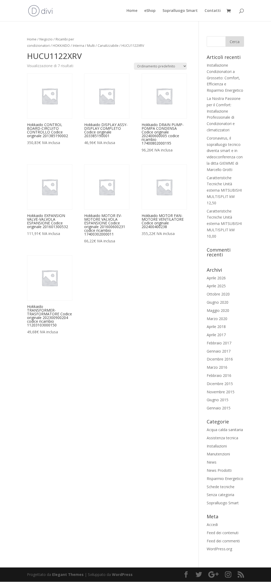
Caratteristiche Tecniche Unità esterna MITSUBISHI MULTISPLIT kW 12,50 (224, 190)
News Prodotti (219, 470)
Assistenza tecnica (222, 437)
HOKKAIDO (61, 45)
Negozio (46, 39)
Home (132, 11)
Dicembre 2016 (220, 359)
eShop (150, 11)
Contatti (213, 11)
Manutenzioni (218, 453)
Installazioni (217, 446)
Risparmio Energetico (225, 478)
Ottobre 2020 (218, 294)
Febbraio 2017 (219, 342)
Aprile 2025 (216, 285)
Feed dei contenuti (222, 532)
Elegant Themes (68, 574)
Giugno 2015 (217, 399)
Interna (78, 45)
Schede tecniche (220, 486)
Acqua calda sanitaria (225, 429)
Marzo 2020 (217, 318)
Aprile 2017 (216, 334)
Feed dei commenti (223, 540)
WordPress (122, 574)
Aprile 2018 (216, 326)
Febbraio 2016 (219, 375)
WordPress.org (219, 548)
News (211, 462)
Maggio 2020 (218, 310)
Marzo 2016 (217, 367)
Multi (91, 45)
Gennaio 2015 (219, 407)
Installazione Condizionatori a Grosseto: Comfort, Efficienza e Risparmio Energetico (225, 78)
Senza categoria (220, 494)
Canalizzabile (108, 45)
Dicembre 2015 (220, 383)
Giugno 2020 (217, 302)
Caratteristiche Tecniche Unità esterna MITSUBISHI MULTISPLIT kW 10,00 (224, 224)
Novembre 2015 (220, 391)
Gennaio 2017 (219, 351)
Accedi (212, 524)
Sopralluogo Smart (180, 11)
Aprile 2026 (216, 277)
